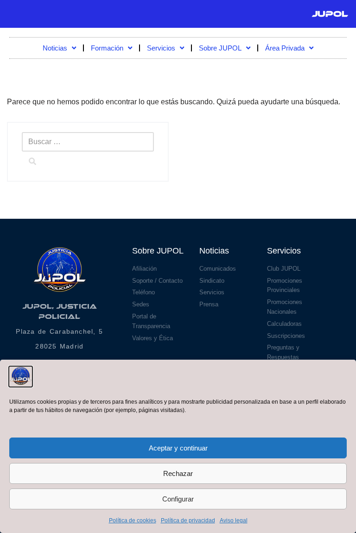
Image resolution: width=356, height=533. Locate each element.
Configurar (178, 499)
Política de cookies (132, 520)
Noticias (55, 48)
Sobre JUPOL (220, 48)
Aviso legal (234, 520)
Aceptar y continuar (178, 448)
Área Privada (285, 48)
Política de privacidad (188, 520)
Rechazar (178, 473)
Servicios (161, 48)
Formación (107, 48)
